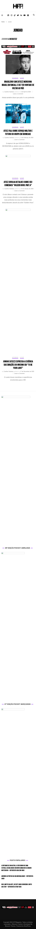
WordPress (27, 926)
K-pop (22, 77)
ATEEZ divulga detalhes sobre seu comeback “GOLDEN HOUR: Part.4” (18, 184)
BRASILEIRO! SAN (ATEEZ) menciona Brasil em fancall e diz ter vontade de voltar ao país (18, 85)
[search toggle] (34, 15)
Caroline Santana (9, 91)
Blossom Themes (10, 926)
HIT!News (15, 77)
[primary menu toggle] (2, 15)
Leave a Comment (18, 94)
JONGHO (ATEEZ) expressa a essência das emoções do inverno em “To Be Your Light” (18, 365)
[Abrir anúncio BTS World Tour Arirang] (18, 52)
